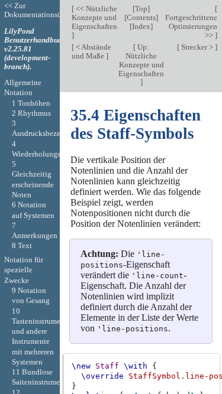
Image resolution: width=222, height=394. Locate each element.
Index (141, 26)
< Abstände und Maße (91, 51)
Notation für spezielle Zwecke (23, 270)
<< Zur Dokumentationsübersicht (45, 10)
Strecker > (197, 47)
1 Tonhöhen (31, 103)
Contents (141, 17)
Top (141, 8)
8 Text (22, 245)
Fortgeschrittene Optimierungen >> (191, 26)
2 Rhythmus (31, 113)
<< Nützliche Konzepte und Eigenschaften (94, 17)
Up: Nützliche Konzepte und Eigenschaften (141, 60)
